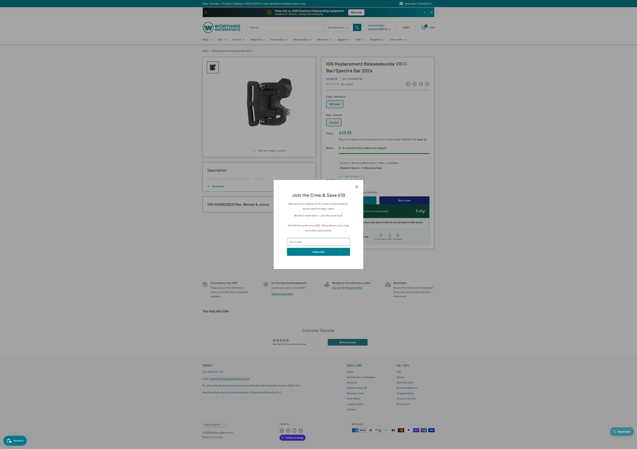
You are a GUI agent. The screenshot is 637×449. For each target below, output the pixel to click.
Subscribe (318, 251)
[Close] (356, 186)
